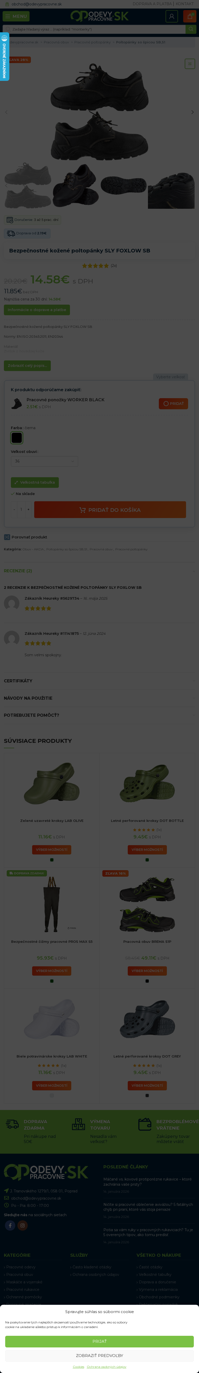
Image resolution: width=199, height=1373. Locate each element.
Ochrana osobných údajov (106, 1367)
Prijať (100, 1341)
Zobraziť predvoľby (99, 1355)
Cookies (78, 1367)
